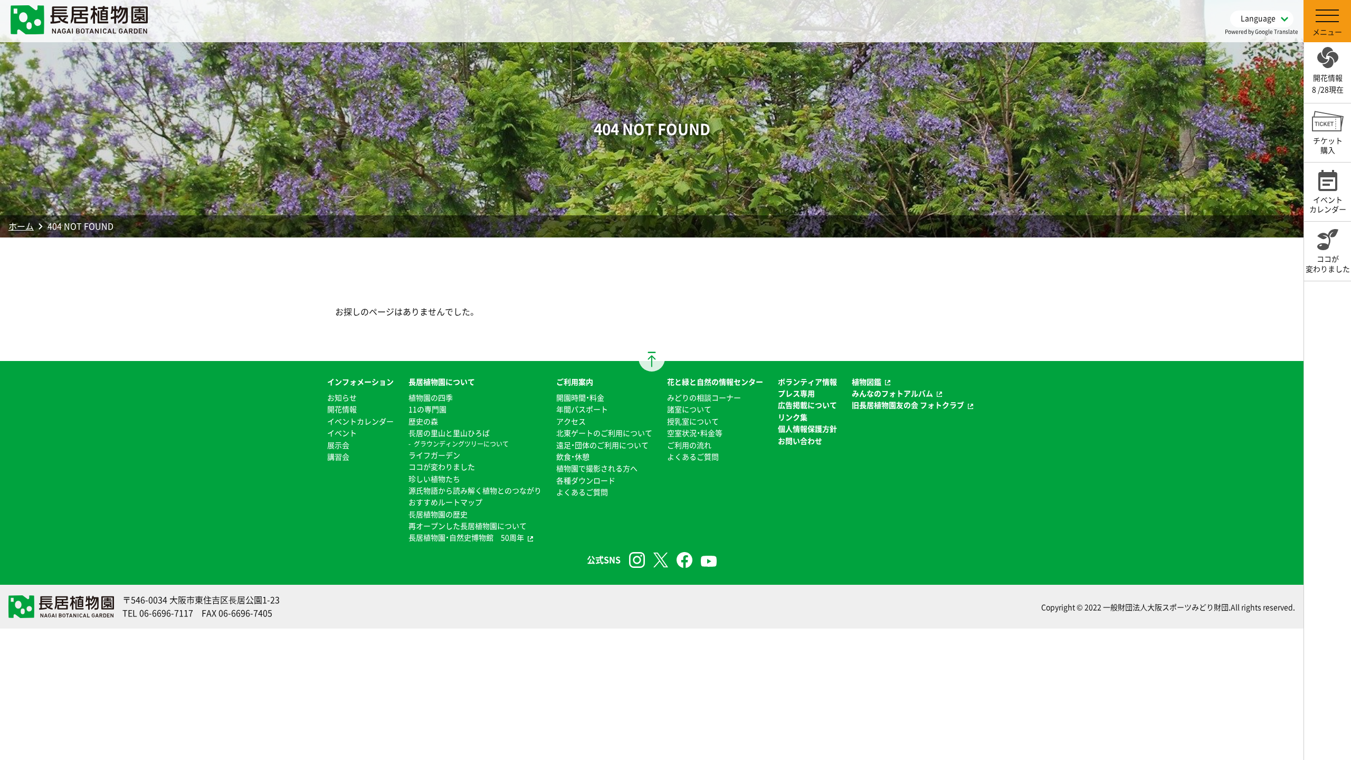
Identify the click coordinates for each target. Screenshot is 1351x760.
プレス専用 (796, 393)
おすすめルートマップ (445, 502)
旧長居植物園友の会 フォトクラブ (908, 405)
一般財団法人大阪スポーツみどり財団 (1166, 607)
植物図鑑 (866, 381)
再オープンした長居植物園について (467, 525)
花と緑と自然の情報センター (715, 381)
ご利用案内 (574, 381)
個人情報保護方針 (807, 428)
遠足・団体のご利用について (602, 445)
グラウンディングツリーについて (461, 444)
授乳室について (693, 421)
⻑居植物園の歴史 (438, 514)
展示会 (338, 445)
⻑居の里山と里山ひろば (449, 433)
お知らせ (342, 397)
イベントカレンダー (360, 421)
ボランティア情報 (807, 381)
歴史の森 (423, 421)
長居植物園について (441, 381)
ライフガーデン (434, 455)
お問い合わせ (800, 440)
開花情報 (342, 409)
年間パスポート (582, 409)
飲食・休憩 (572, 456)
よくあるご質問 (582, 492)
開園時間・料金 (580, 397)
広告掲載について (807, 405)
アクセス (571, 421)
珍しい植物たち (434, 478)
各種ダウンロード (585, 480)
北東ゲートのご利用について (604, 433)
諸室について (689, 409)
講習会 (338, 456)
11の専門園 (427, 409)
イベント (342, 433)
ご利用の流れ (689, 445)
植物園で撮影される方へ (597, 468)
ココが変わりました (441, 466)
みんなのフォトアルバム (892, 393)
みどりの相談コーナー (704, 397)
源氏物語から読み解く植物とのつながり (474, 490)
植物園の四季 (430, 397)
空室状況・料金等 (694, 433)
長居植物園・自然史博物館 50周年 (466, 537)
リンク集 (792, 417)
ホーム (21, 226)
